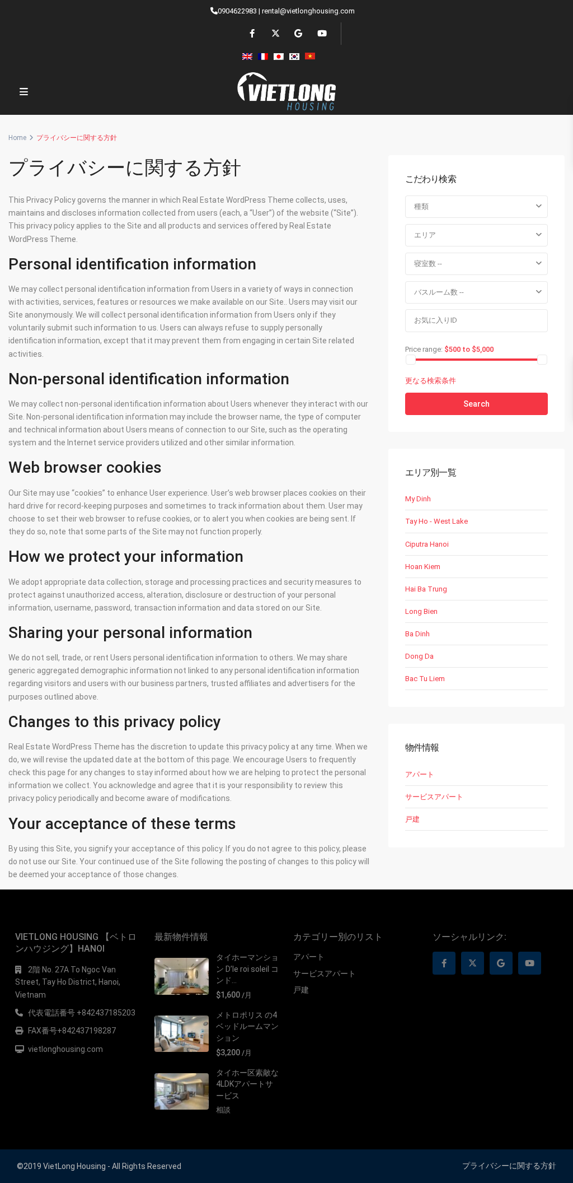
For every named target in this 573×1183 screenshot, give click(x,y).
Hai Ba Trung (426, 589)
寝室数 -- (428, 263)
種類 (421, 206)
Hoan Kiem (422, 566)
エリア (425, 235)
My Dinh (418, 499)
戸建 (412, 819)
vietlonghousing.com (65, 1049)
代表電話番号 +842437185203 (81, 1012)
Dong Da (419, 656)
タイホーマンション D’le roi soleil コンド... (247, 969)
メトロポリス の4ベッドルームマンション (247, 1026)
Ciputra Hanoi (427, 544)
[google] (297, 33)
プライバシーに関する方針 (509, 1165)
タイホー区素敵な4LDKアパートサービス (247, 1084)
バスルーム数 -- (439, 292)
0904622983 (237, 11)
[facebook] (252, 33)
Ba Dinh (417, 634)
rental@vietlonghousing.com (308, 11)
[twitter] (275, 33)
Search (476, 403)
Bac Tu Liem (425, 678)
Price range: (424, 349)
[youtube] (320, 33)
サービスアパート (434, 797)
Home (17, 138)
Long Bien (421, 611)
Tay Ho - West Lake (436, 521)
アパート (419, 774)
